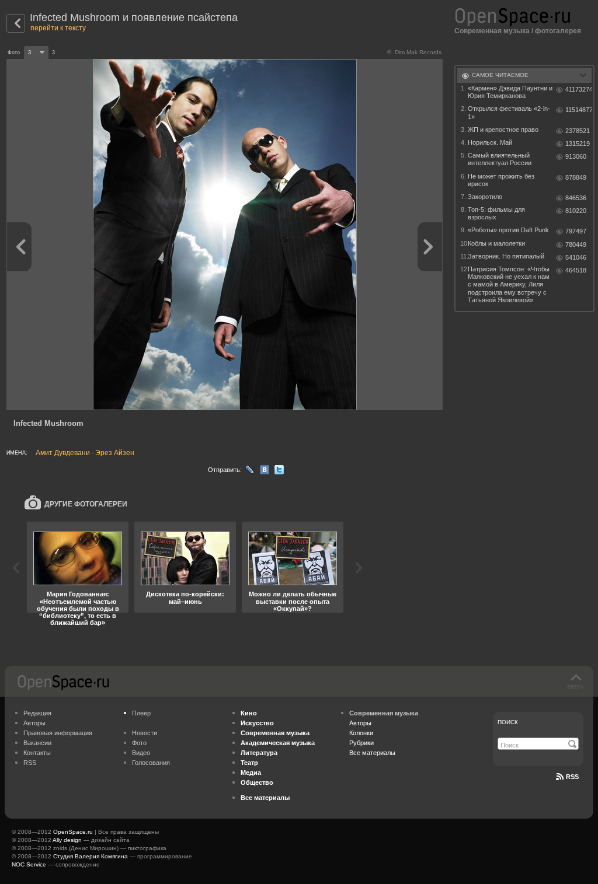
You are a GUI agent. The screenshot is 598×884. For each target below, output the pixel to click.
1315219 (577, 143)
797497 (575, 231)
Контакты (37, 752)
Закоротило (485, 196)
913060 (575, 156)
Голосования (151, 762)
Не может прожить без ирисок (501, 180)
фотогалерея (558, 31)
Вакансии (37, 742)
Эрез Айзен (114, 453)
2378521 (577, 130)
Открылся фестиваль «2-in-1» (509, 112)
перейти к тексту (58, 28)
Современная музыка (492, 31)
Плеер (141, 713)
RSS (29, 762)
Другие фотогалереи (85, 504)
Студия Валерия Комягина (90, 856)
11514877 (578, 109)
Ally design (67, 840)
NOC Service (29, 864)
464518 (575, 270)
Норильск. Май (490, 142)
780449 (575, 244)
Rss (572, 776)
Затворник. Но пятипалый (506, 256)
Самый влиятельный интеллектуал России (499, 159)
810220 (575, 210)
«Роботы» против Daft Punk (508, 229)
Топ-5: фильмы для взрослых (496, 213)
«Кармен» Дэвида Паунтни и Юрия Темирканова (510, 92)
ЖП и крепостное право (503, 129)
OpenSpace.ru (73, 832)
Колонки (361, 732)
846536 (575, 197)
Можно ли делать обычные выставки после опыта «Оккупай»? (292, 601)
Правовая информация (57, 732)
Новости (144, 732)
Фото (139, 742)
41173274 (578, 89)
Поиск (508, 722)
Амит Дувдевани (63, 453)
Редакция (37, 713)
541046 (575, 257)
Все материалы (372, 752)
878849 (575, 177)
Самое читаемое (500, 75)
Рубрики (361, 742)
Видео (141, 752)
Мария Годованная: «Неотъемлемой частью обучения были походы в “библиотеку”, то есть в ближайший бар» (78, 608)
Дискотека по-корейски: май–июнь (185, 598)
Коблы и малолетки (496, 243)
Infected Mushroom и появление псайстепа (134, 17)
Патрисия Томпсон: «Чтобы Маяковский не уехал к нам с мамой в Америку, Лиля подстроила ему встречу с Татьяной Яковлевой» (509, 284)
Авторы (34, 722)
